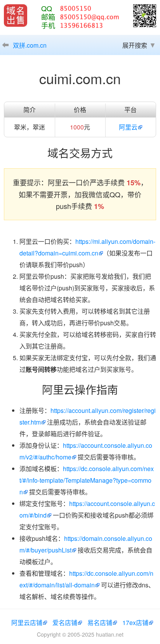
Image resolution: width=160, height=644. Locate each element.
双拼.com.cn (30, 45)
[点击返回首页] (15, 15)
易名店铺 (99, 622)
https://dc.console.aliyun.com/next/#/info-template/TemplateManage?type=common (86, 480)
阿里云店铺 (26, 622)
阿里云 (128, 127)
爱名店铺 (64, 622)
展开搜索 (134, 45)
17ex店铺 (135, 622)
